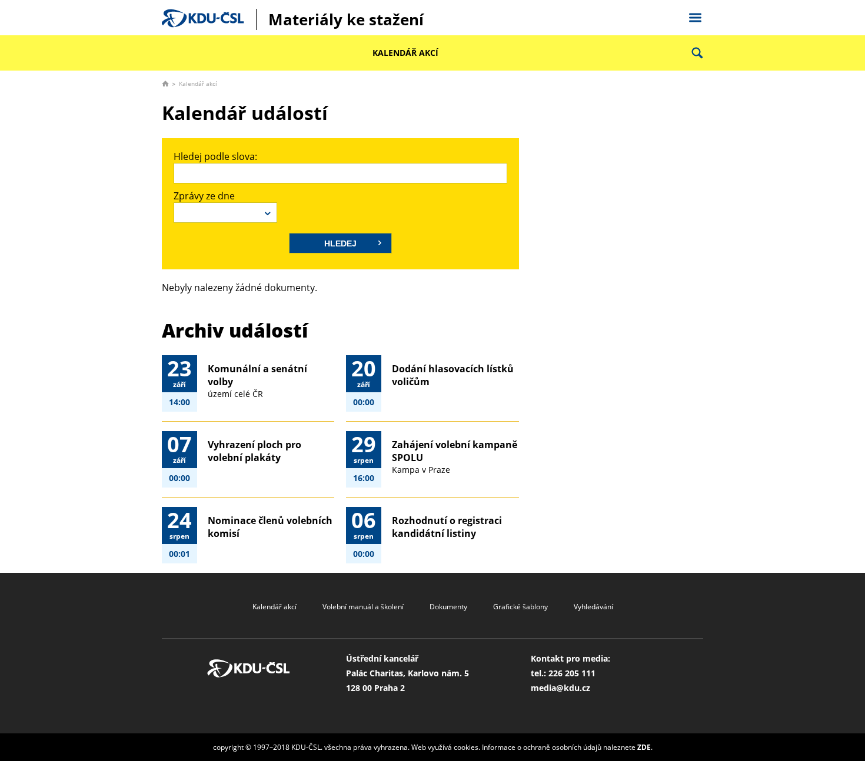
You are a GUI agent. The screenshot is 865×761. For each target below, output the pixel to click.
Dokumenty (448, 607)
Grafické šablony (520, 607)
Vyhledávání (593, 607)
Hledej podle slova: (215, 156)
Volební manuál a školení (363, 607)
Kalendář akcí (405, 52)
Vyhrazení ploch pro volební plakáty (254, 451)
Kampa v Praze (421, 469)
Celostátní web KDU (695, 16)
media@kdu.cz (560, 687)
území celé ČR (235, 393)
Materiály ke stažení (346, 19)
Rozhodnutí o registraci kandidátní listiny (447, 527)
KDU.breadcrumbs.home (165, 83)
